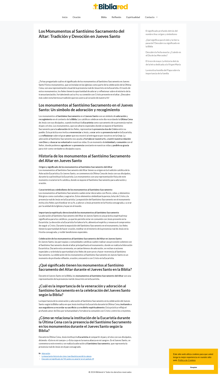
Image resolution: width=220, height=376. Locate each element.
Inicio (64, 17)
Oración (77, 17)
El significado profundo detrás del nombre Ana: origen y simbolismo (162, 33)
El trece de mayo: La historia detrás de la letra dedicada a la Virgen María (163, 63)
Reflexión (116, 17)
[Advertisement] (86, 61)
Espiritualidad (133, 17)
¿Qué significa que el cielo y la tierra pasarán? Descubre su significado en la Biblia (163, 43)
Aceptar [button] (193, 367)
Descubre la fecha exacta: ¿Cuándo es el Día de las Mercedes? (163, 54)
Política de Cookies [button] (187, 360)
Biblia (104, 17)
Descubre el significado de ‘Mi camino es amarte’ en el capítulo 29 (68, 359)
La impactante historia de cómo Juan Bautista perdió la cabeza (66, 356)
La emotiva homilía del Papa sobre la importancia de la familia (163, 72)
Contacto (149, 17)
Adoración (91, 17)
